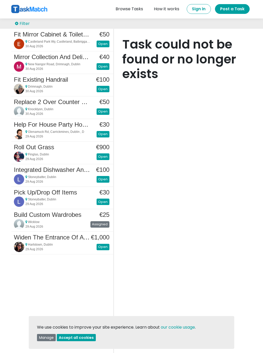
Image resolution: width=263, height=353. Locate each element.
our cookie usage (178, 327)
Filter (24, 23)
